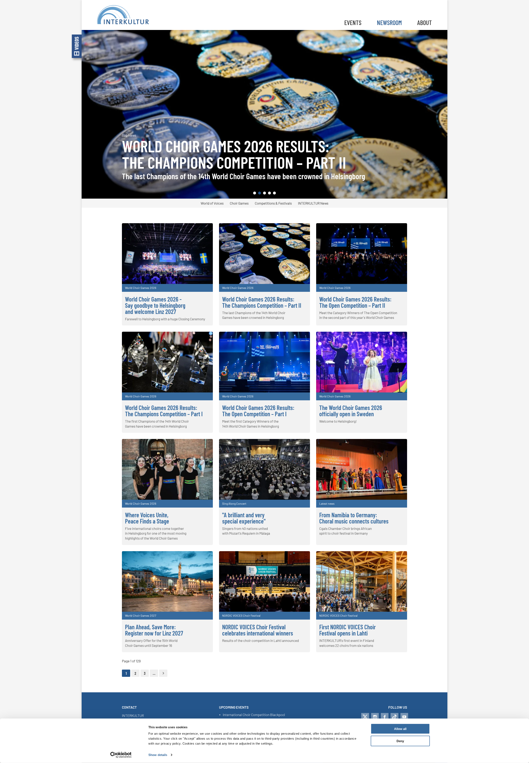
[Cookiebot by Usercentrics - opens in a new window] (121, 755)
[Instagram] (375, 717)
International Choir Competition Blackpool (254, 715)
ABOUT (424, 22)
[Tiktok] (394, 717)
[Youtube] (404, 717)
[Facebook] (384, 717)
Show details (157, 755)
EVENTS (352, 22)
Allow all (400, 729)
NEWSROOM (389, 22)
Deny (400, 741)
